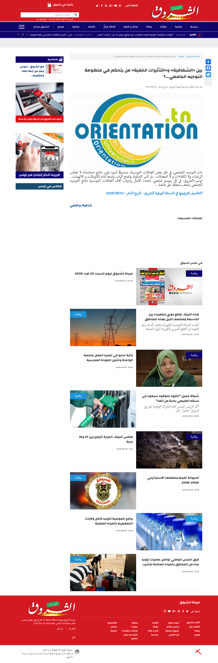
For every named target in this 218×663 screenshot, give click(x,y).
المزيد (21, 26)
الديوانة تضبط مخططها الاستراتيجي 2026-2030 (173, 480)
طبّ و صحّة (153, 631)
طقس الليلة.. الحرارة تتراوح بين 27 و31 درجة (106, 439)
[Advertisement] (40, 238)
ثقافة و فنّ (194, 627)
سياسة (194, 26)
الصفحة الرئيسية (193, 56)
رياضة (149, 26)
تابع (73, 637)
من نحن (60, 628)
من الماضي (174, 635)
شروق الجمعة (172, 631)
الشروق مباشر (41, 26)
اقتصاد (91, 26)
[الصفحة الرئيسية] (176, 9)
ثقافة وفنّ (109, 26)
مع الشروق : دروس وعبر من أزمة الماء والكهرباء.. (32, 71)
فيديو (61, 26)
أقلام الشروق (193, 622)
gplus (110, 6)
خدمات (113, 627)
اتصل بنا (40, 19)
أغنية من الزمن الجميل (131, 636)
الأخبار (193, 34)
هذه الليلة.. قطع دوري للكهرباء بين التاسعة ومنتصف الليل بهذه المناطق (172, 316)
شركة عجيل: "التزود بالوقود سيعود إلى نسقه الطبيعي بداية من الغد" (170, 398)
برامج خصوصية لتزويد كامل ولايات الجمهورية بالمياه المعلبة (109, 521)
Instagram (120, 6)
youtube (115, 6)
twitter (97, 6)
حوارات (134, 627)
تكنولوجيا (112, 623)
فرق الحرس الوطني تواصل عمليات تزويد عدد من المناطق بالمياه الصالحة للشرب (170, 561)
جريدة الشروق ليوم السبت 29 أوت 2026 (104, 273)
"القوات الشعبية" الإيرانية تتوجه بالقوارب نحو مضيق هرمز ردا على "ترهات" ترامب (162, 35)
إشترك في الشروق (63, 5)
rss (106, 6)
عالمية (76, 26)
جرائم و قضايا (131, 26)
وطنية (178, 26)
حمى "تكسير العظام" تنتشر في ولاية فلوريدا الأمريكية (73, 35)
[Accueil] (50, 608)
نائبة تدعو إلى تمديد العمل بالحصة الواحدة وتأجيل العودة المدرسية (108, 357)
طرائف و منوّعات (130, 631)
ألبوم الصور (173, 623)
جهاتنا (163, 26)
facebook (102, 6)
